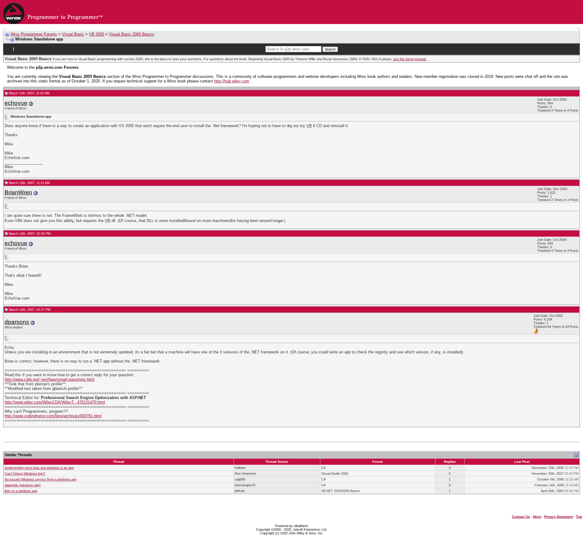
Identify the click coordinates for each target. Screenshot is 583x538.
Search (330, 49)
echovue (16, 103)
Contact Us (521, 517)
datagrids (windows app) (23, 485)
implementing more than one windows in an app (39, 468)
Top (579, 517)
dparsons (17, 322)
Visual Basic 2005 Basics (131, 34)
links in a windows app (21, 491)
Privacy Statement (558, 517)
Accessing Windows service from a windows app (41, 479)
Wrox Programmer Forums (34, 34)
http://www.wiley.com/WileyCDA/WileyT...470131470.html (55, 402)
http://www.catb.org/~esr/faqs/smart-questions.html (49, 379)
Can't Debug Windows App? (25, 473)
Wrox (537, 517)
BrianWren (18, 192)
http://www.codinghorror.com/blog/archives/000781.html (53, 416)
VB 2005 (96, 34)
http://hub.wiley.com (231, 81)
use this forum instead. (410, 59)
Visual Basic (73, 34)
